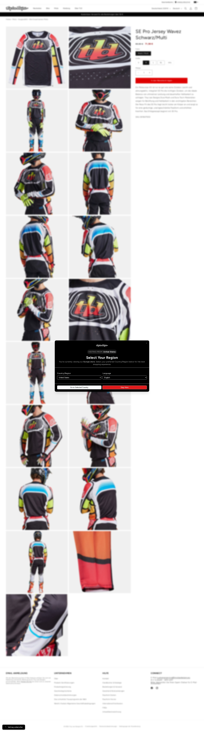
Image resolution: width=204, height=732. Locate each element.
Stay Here (124, 387)
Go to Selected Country (79, 387)
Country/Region (64, 373)
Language (107, 373)
